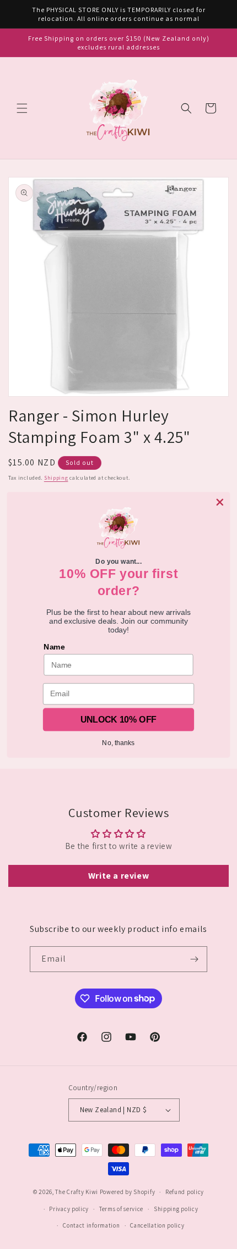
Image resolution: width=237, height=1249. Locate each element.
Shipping (56, 477)
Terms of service (121, 1209)
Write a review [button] (118, 875)
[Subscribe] (194, 959)
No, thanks (118, 742)
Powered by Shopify (127, 1192)
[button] (22, 108)
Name (54, 646)
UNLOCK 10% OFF (118, 719)
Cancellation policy (157, 1225)
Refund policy (184, 1192)
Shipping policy (176, 1209)
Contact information (91, 1225)
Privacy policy (69, 1209)
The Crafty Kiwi (76, 1192)
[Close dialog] (220, 502)
